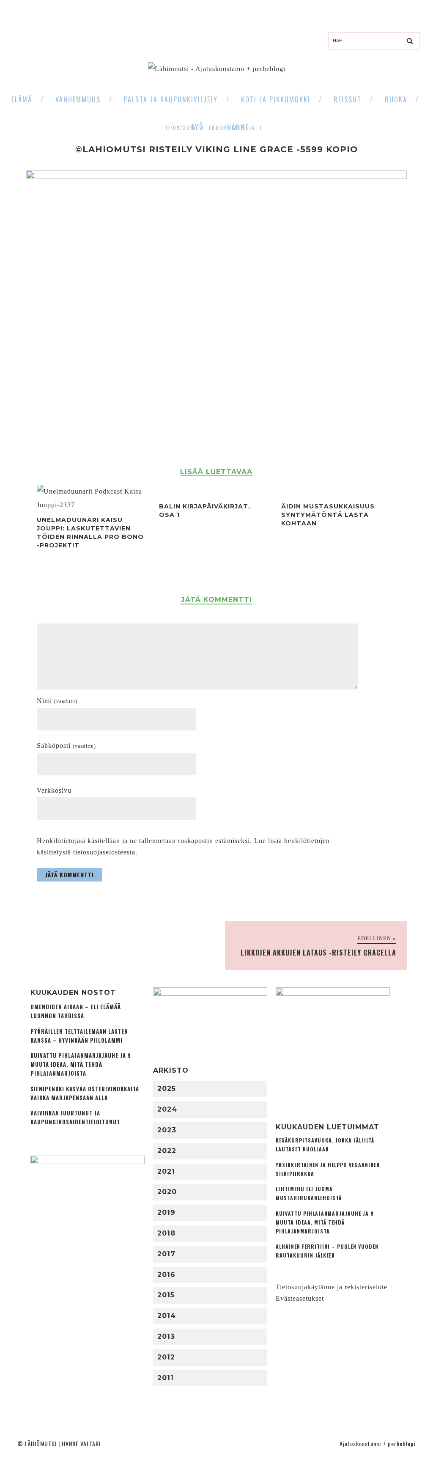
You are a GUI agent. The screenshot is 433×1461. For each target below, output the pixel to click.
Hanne (238, 127)
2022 (166, 1151)
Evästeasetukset (300, 1298)
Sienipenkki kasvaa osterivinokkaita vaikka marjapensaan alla (84, 1093)
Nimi (57, 700)
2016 (166, 1275)
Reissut (348, 99)
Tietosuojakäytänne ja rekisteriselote (331, 1287)
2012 (166, 1357)
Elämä (21, 99)
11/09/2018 (180, 127)
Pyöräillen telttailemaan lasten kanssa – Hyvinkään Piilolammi (79, 1035)
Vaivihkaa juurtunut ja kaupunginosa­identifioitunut (75, 1117)
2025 (166, 1089)
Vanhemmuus (78, 99)
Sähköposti (66, 745)
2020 (167, 1192)
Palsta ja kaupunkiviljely (171, 99)
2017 (166, 1254)
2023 (166, 1130)
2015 (166, 1295)
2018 (166, 1233)
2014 (166, 1316)
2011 (165, 1378)
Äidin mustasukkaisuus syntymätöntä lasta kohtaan (328, 515)
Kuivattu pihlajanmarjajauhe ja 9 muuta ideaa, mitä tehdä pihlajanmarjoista (80, 1064)
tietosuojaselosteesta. (105, 852)
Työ (197, 127)
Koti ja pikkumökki (275, 99)
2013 (166, 1336)
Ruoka (396, 99)
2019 (166, 1212)
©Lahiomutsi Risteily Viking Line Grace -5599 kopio (216, 149)
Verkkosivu (54, 790)
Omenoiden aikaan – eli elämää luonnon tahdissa (75, 1011)
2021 (166, 1171)
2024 (167, 1109)
